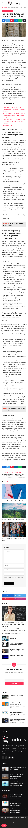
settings (12, 822)
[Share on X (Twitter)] (8, 20)
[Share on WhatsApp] (20, 20)
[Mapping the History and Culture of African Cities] (14, 30)
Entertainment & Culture (7, 10)
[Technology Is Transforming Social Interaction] (5, 657)
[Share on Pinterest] (12, 20)
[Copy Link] (24, 20)
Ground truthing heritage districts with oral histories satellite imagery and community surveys (14, 115)
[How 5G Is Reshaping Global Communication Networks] (5, 644)
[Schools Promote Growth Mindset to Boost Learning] (5, 783)
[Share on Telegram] (16, 20)
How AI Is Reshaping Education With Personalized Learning (20, 476)
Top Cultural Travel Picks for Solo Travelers (13, 519)
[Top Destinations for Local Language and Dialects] (5, 803)
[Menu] (2, 3)
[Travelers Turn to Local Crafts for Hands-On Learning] (14, 529)
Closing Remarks (7, 125)
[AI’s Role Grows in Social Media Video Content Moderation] (5, 712)
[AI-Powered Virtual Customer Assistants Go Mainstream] (5, 651)
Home (9, 7)
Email (14, 677)
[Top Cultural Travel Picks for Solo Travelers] (14, 510)
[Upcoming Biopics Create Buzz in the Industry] (14, 491)
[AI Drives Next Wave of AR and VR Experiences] (5, 638)
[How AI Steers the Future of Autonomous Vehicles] (5, 697)
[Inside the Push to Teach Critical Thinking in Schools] (14, 613)
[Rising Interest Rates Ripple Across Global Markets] (5, 776)
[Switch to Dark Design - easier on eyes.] (26, 3)
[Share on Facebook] (4, 20)
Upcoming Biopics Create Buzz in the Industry (13, 500)
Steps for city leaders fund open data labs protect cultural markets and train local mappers (14, 121)
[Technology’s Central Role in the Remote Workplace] (5, 769)
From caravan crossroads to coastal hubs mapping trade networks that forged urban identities (14, 109)
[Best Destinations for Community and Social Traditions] (5, 810)
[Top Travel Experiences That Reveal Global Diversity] (5, 796)
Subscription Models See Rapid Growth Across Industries (7, 476)
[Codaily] (14, 3)
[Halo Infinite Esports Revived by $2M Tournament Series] (5, 720)
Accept (4, 825)
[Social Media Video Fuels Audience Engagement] (5, 704)
